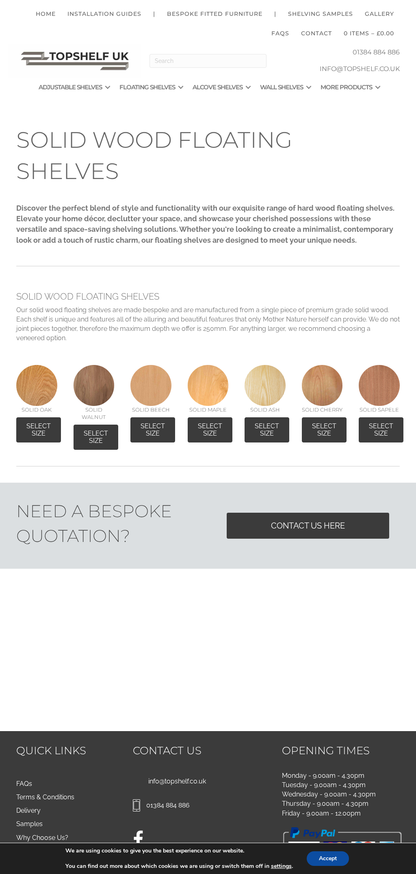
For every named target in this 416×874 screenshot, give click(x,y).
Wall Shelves (281, 87)
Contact (316, 33)
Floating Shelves (147, 87)
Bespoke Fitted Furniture (214, 13)
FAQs (280, 33)
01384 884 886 (376, 52)
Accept (328, 858)
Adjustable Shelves (70, 87)
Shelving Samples (320, 13)
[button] (107, 87)
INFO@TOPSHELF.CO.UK (360, 69)
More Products (346, 87)
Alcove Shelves (218, 87)
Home (46, 13)
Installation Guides (104, 13)
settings (281, 866)
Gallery (379, 13)
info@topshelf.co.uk (177, 781)
